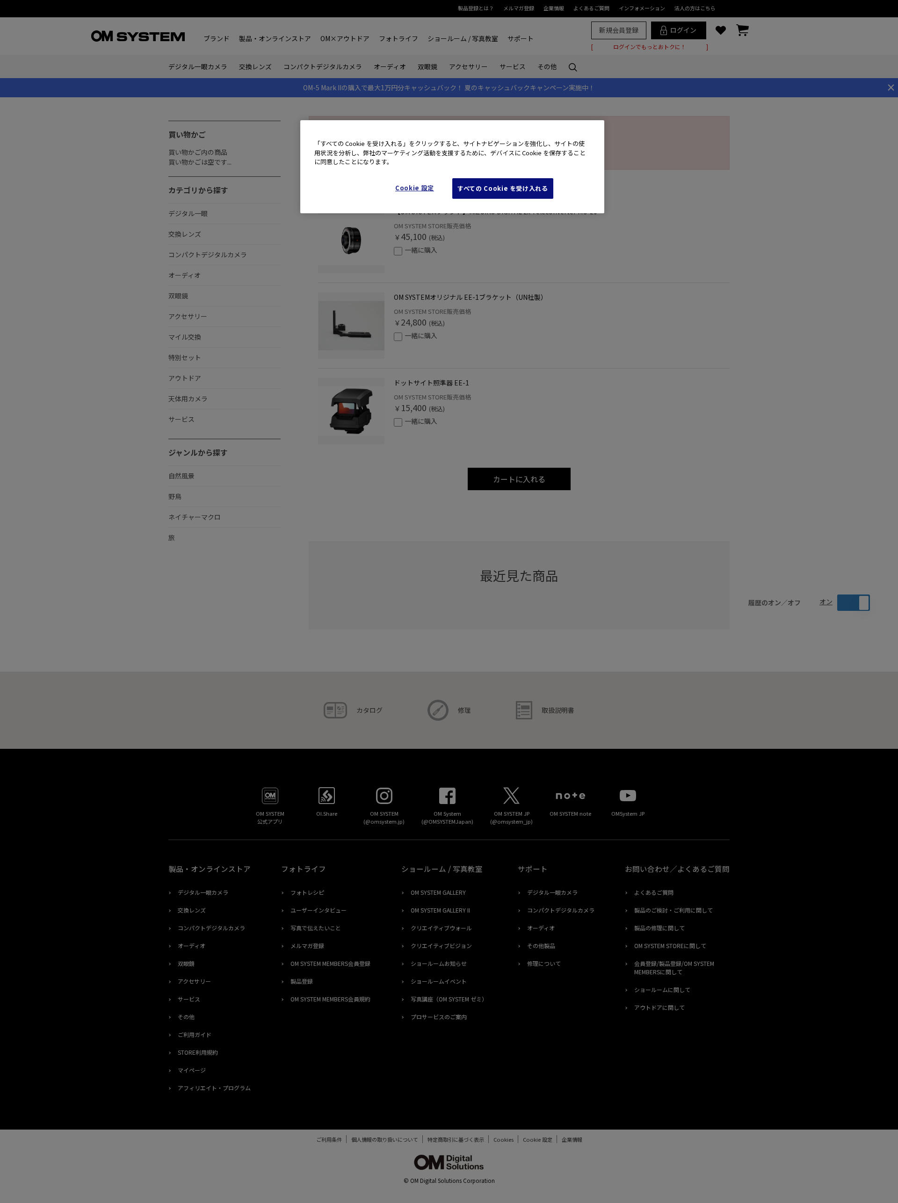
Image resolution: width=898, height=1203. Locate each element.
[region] (452, 166)
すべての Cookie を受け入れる (502, 188)
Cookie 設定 (414, 187)
